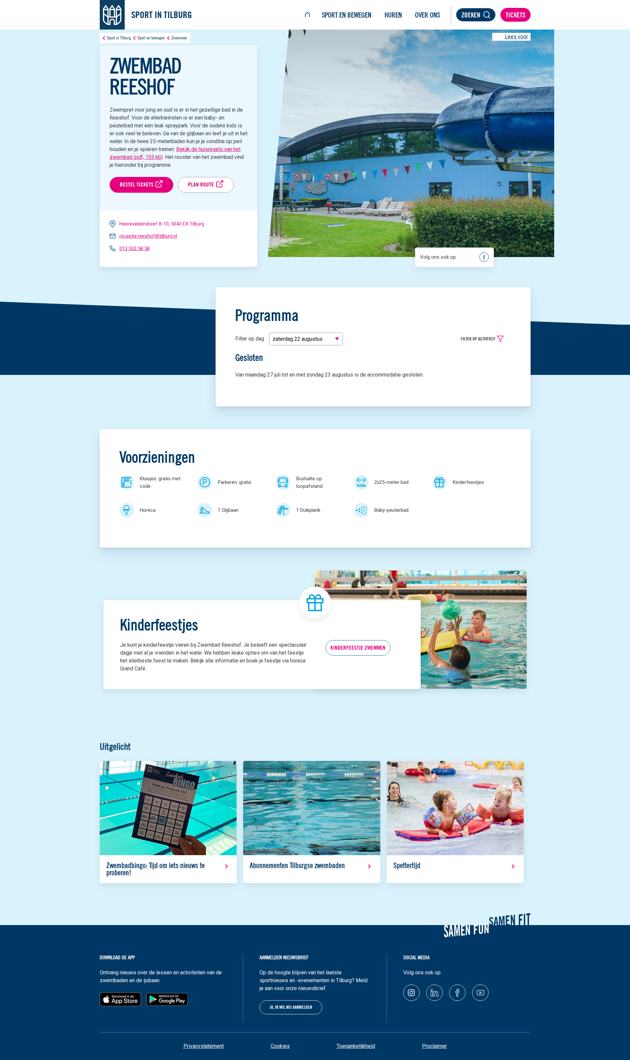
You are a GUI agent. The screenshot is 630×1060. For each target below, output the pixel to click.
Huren (393, 15)
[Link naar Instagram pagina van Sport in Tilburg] (411, 992)
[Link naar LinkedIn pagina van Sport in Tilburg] (434, 992)
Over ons (427, 15)
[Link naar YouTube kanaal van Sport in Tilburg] (480, 992)
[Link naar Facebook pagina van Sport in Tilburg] (457, 992)
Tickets (515, 15)
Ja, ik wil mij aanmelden (291, 1007)
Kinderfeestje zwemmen (358, 647)
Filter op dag (249, 338)
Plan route (201, 184)
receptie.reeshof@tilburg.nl (148, 236)
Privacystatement (203, 1046)
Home (307, 15)
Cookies (280, 1046)
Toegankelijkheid (356, 1046)
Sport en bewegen (346, 15)
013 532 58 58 (134, 248)
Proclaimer (434, 1046)
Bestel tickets (137, 184)
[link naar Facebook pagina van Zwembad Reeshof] (484, 257)
